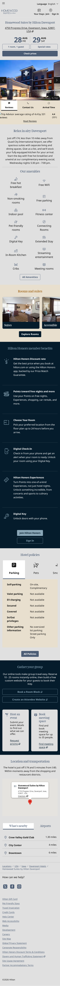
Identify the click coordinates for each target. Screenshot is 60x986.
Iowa (24, 866)
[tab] (9, 105)
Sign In (55, 14)
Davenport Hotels (37, 866)
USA (16, 866)
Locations (7, 866)
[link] (18, 742)
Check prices (37, 53)
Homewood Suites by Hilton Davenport (21, 869)
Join (47, 14)
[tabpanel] (30, 117)
